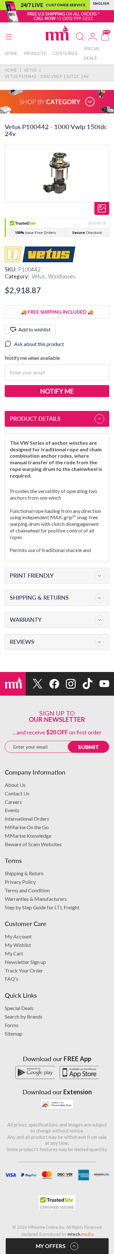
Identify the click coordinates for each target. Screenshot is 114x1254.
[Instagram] (67, 684)
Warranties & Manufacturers (36, 899)
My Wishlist (18, 945)
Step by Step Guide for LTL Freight (42, 907)
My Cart (14, 953)
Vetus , (40, 276)
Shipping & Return (24, 873)
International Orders (27, 819)
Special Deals (19, 1008)
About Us (15, 785)
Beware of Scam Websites (33, 844)
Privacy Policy (20, 882)
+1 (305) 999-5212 (75, 18)
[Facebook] (50, 684)
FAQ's (11, 979)
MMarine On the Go (27, 827)
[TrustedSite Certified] (57, 1202)
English (101, 3)
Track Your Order (24, 970)
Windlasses (61, 276)
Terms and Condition (27, 890)
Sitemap (13, 1034)
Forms (11, 1025)
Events (12, 810)
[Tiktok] (84, 684)
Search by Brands (23, 1016)
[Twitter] (34, 684)
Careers (13, 802)
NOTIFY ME (57, 391)
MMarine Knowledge (28, 836)
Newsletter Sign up (25, 962)
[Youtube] (100, 684)
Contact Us (17, 793)
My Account (18, 936)
